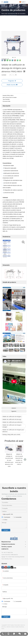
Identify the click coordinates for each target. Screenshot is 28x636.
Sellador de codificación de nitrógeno (11, 416)
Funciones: (5, 101)
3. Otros (5, 519)
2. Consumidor (18, 517)
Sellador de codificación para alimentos (12, 422)
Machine (8, 627)
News (2, 628)
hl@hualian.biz (14, 554)
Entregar (6, 530)
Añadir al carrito (11, 85)
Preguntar (11, 81)
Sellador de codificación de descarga (11, 419)
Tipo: (4, 99)
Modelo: (5, 95)
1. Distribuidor (6, 517)
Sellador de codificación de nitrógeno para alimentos (13, 430)
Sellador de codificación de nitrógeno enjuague (11, 426)
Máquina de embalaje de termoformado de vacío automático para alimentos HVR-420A (9, 460)
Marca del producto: (8, 97)
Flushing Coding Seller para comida (11, 434)
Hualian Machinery (19, 627)
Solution (13, 627)
